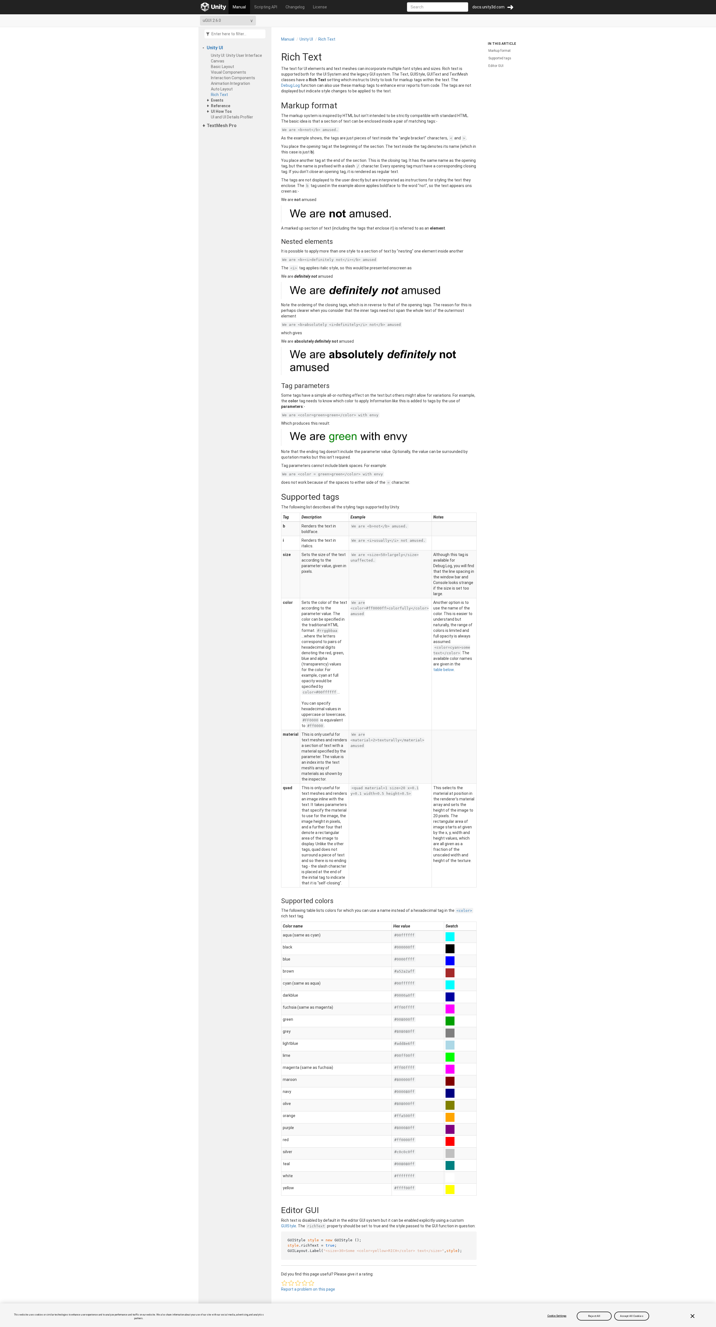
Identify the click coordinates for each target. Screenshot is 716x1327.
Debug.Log (290, 85)
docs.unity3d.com (488, 7)
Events (217, 100)
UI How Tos (221, 111)
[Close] (692, 1316)
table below (443, 669)
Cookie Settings (556, 1315)
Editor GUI (495, 66)
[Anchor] (275, 105)
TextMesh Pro (222, 125)
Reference (220, 106)
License (320, 7)
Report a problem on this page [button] (308, 1289)
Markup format (499, 51)
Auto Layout (222, 89)
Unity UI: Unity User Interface (236, 55)
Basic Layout (222, 66)
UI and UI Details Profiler (232, 117)
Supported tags (499, 58)
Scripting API (265, 7)
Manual (239, 7)
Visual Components (228, 72)
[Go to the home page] (214, 7)
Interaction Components (233, 78)
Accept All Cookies (631, 1315)
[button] (284, 1283)
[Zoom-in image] (379, 213)
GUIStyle (288, 1226)
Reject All (594, 1315)
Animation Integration (230, 83)
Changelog (295, 7)
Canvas (217, 61)
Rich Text (219, 94)
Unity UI (215, 47)
